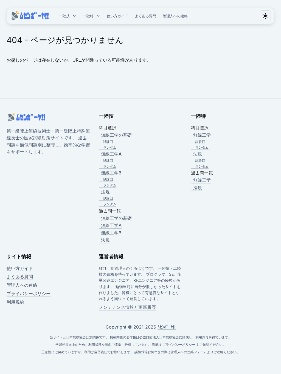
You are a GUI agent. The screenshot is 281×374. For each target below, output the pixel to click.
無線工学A (111, 225)
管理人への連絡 (175, 16)
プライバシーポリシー (28, 293)
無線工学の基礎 (116, 218)
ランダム (109, 147)
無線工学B (111, 232)
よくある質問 (145, 16)
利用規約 (15, 302)
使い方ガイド (117, 16)
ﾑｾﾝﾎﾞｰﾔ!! (167, 327)
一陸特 (88, 16)
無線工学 (202, 180)
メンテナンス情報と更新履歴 (127, 307)
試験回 (108, 142)
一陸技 (64, 16)
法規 (105, 240)
